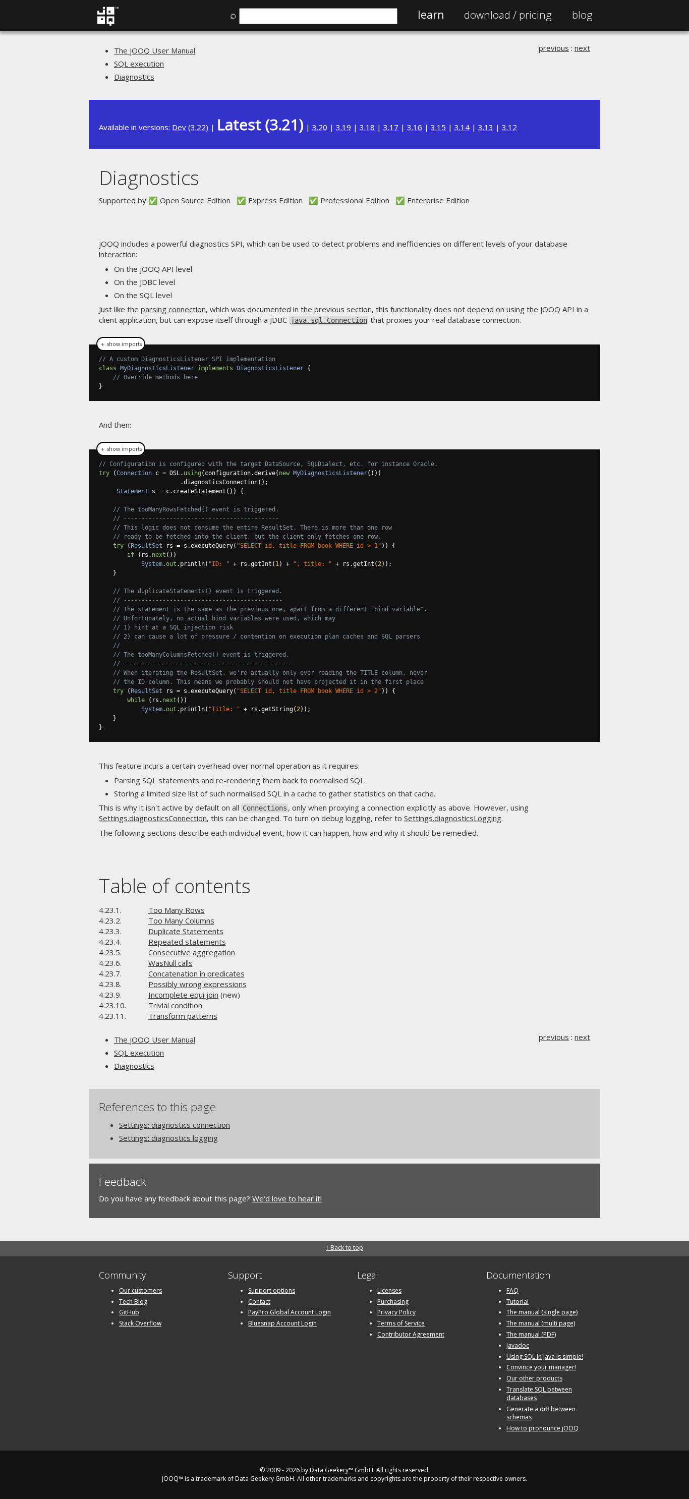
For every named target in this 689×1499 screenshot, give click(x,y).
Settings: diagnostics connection (174, 1125)
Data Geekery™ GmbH (341, 1470)
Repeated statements (187, 942)
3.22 (198, 127)
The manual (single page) (542, 1312)
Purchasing (393, 1301)
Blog (582, 15)
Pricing (508, 15)
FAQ (512, 1290)
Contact (259, 1301)
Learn (431, 15)
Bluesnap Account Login (282, 1323)
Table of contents (175, 885)
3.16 (414, 127)
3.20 (319, 127)
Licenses (389, 1290)
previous (554, 48)
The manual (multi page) (540, 1323)
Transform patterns (182, 1016)
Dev (179, 127)
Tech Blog (133, 1301)
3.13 (485, 127)
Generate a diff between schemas (541, 1413)
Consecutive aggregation (191, 952)
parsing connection (173, 309)
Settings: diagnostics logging (168, 1138)
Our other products (534, 1378)
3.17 (390, 127)
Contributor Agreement (410, 1334)
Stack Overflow (140, 1323)
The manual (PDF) (531, 1334)
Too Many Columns (181, 920)
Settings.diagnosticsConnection (153, 818)
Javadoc (517, 1345)
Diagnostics (134, 77)
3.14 (462, 127)
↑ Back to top (344, 1247)
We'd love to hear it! (287, 1198)
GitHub (129, 1312)
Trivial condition (175, 1005)
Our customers (140, 1290)
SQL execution (139, 64)
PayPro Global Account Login (289, 1312)
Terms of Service (401, 1323)
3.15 (438, 127)
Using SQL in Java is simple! (544, 1356)
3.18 (367, 127)
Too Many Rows (176, 910)
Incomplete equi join (183, 995)
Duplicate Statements (185, 931)
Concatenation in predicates (196, 973)
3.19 (343, 127)
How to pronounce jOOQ (542, 1428)
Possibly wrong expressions (197, 984)
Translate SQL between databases (539, 1393)
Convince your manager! (541, 1367)
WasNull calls (170, 963)
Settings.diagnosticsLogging (452, 818)
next (582, 48)
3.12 (509, 127)
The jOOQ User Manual (154, 50)
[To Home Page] (107, 24)
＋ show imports (121, 344)
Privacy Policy (396, 1312)
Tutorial (517, 1301)
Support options (271, 1290)
